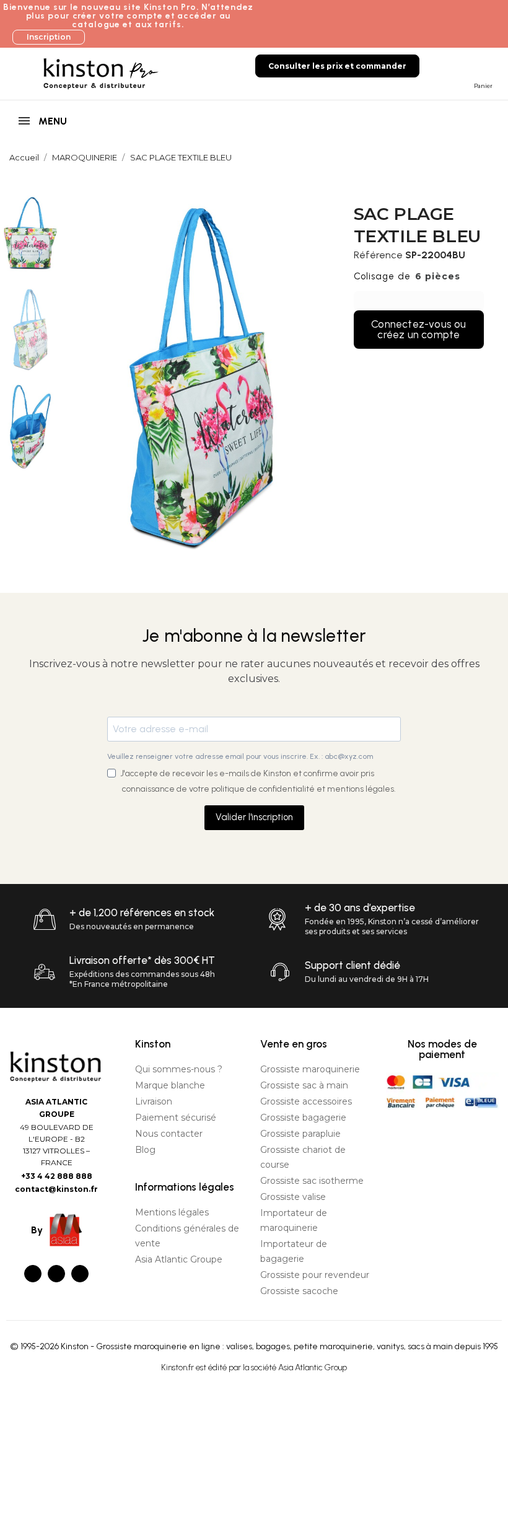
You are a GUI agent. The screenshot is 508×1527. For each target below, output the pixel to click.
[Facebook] (33, 1273)
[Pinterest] (80, 1273)
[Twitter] (56, 1273)
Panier (483, 85)
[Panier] (481, 65)
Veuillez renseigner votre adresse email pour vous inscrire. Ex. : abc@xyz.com (240, 756)
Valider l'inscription (254, 817)
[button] (48, 37)
